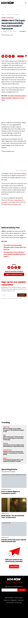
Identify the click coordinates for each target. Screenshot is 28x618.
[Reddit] (19, 582)
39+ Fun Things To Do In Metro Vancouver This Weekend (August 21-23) (13, 430)
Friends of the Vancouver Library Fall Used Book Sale (13, 541)
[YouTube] (14, 582)
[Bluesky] (21, 582)
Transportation (7, 450)
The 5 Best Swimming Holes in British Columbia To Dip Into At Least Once (13, 98)
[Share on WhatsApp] (9, 56)
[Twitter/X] (9, 582)
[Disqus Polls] (14, 323)
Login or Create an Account (14, 274)
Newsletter (14, 600)
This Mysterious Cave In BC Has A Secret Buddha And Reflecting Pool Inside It (14, 254)
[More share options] (13, 56)
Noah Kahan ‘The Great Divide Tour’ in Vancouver (12, 516)
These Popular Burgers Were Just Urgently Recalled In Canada (13, 460)
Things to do (6, 427)
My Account (18, 602)
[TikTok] (16, 582)
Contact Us (7, 600)
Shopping (5, 443)
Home (3, 14)
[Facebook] (6, 582)
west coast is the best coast (12, 204)
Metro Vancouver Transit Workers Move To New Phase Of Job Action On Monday (13, 438)
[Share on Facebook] (2, 56)
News (4, 435)
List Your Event (10, 602)
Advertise (20, 600)
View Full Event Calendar (8, 471)
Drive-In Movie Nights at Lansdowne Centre (10, 492)
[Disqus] (14, 359)
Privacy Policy (18, 597)
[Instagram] (11, 582)
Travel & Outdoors (13, 14)
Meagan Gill (6, 31)
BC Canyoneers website (19, 173)
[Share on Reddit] (6, 56)
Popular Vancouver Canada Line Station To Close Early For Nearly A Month (13, 453)
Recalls (5, 458)
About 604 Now (9, 597)
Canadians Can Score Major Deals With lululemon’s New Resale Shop (13, 445)
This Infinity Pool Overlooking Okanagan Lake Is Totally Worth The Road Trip (14, 247)
